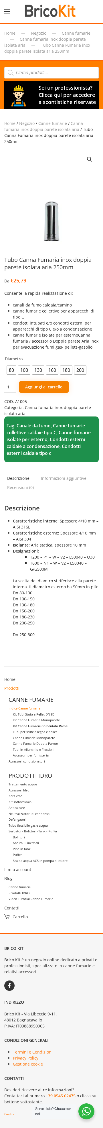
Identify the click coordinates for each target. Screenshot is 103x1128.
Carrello (20, 916)
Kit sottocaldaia (20, 802)
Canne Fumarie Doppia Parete (35, 743)
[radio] (11, 370)
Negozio (27, 123)
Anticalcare (17, 807)
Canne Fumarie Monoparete (34, 738)
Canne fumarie (52, 123)
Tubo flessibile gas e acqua (28, 825)
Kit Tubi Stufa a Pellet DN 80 (33, 714)
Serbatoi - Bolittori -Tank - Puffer (33, 831)
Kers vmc (15, 796)
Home (9, 123)
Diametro (14, 358)
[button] (7, 11)
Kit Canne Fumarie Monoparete (36, 720)
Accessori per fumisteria (31, 755)
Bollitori (19, 837)
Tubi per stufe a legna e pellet (35, 732)
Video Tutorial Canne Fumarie (31, 899)
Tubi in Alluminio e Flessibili (33, 749)
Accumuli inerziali (26, 843)
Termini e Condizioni (33, 1052)
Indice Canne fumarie (24, 708)
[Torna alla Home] (51, 11)
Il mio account (17, 869)
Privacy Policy (25, 1058)
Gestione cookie (28, 1064)
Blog (8, 878)
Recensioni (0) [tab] (20, 487)
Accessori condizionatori (27, 761)
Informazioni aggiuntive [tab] (63, 478)
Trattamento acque (23, 784)
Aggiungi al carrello (44, 387)
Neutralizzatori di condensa (29, 813)
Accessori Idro (19, 790)
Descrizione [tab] (18, 478)
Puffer (17, 854)
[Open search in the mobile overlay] (51, 72)
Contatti (11, 908)
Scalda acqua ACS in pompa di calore (40, 860)
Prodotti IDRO (19, 893)
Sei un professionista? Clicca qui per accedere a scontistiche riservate (67, 94)
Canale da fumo (34, 425)
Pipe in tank (22, 849)
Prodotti (11, 688)
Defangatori (17, 819)
